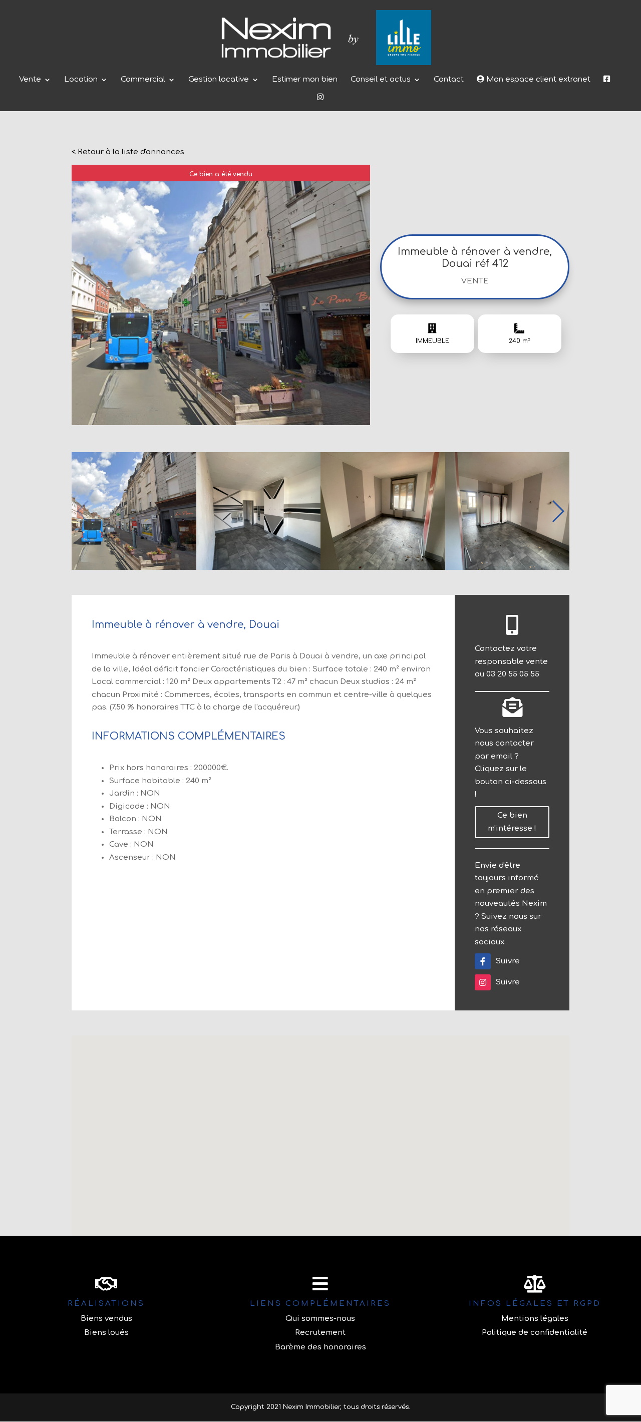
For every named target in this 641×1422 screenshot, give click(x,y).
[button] (557, 511)
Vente (30, 80)
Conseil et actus (381, 80)
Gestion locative (218, 80)
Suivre (508, 961)
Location (81, 80)
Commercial (143, 80)
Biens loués (106, 1332)
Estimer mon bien (305, 80)
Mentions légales (534, 1318)
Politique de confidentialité (534, 1332)
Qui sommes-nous (320, 1318)
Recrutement (320, 1332)
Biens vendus (106, 1318)
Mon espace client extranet (537, 79)
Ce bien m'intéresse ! (512, 822)
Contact (449, 80)
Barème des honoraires (320, 1347)
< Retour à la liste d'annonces (128, 152)
